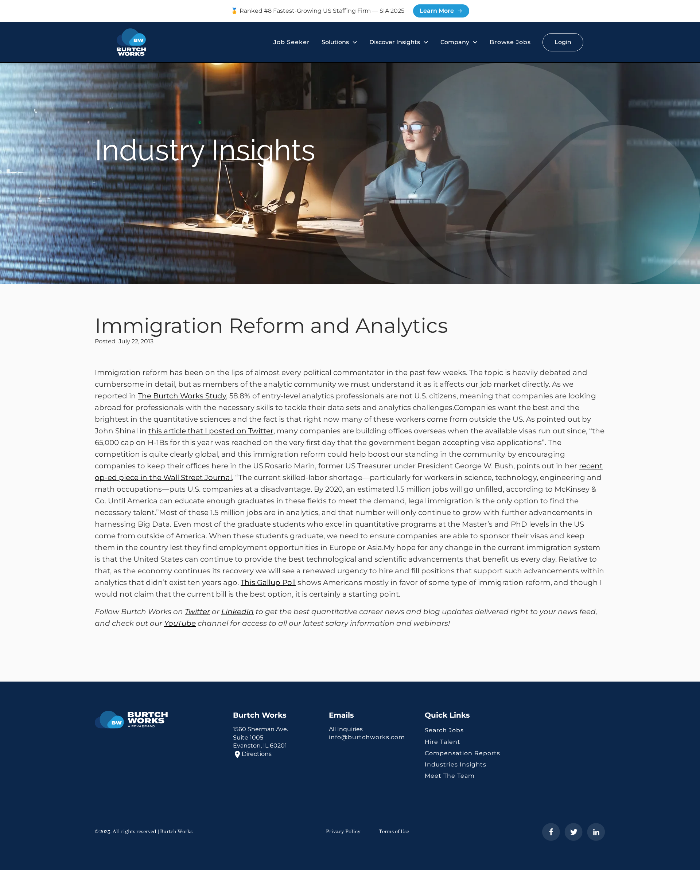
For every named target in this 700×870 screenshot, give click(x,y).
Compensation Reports (462, 753)
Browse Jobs (510, 42)
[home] (131, 42)
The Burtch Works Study (182, 395)
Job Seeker (291, 42)
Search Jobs (444, 730)
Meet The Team (450, 775)
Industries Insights (455, 764)
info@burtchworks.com (367, 737)
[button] (339, 42)
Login (563, 42)
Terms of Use (394, 831)
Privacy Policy (343, 831)
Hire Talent (442, 741)
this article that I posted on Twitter (210, 430)
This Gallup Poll (268, 582)
